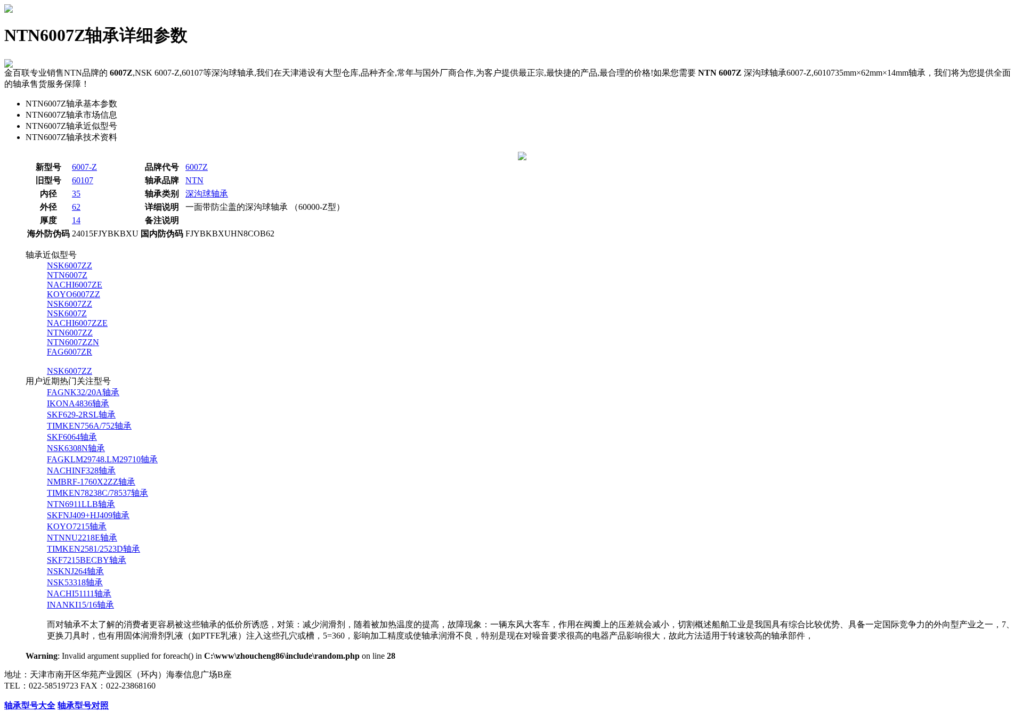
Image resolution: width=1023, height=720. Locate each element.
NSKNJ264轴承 (75, 571)
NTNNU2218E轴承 (82, 537)
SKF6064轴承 (72, 436)
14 (76, 220)
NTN (194, 180)
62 (76, 206)
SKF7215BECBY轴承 (86, 559)
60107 (82, 180)
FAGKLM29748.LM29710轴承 (102, 459)
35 (76, 193)
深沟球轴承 (206, 193)
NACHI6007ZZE (77, 323)
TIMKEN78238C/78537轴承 (97, 492)
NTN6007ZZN (73, 342)
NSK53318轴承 (75, 582)
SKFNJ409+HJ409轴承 (88, 515)
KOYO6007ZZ (73, 294)
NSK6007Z (67, 313)
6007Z (196, 166)
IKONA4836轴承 (78, 403)
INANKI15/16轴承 (80, 604)
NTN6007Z (67, 275)
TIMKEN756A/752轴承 (89, 425)
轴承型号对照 (83, 705)
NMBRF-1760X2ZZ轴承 (91, 481)
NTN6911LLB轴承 (81, 504)
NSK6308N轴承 (76, 448)
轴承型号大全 (29, 705)
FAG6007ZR (69, 351)
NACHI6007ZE (74, 284)
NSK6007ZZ (69, 265)
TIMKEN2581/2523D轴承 (93, 548)
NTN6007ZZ (70, 332)
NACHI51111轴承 (79, 593)
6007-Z (84, 166)
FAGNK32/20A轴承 (83, 392)
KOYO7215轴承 (77, 526)
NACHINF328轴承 (81, 470)
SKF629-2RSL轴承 (81, 414)
